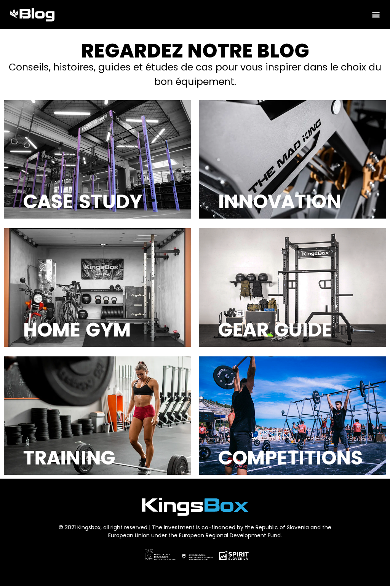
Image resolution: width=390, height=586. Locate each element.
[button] (376, 14)
